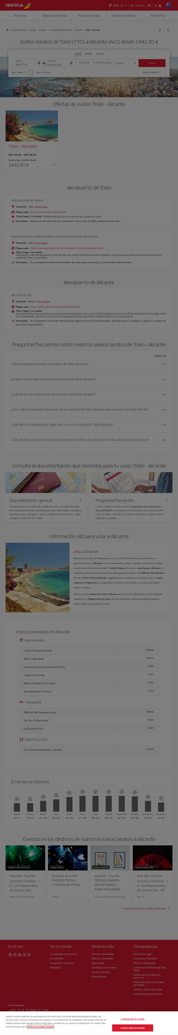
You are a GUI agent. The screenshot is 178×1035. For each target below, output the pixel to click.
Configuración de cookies (132, 1019)
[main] (89, 1023)
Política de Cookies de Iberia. (41, 1026)
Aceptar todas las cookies (133, 1027)
